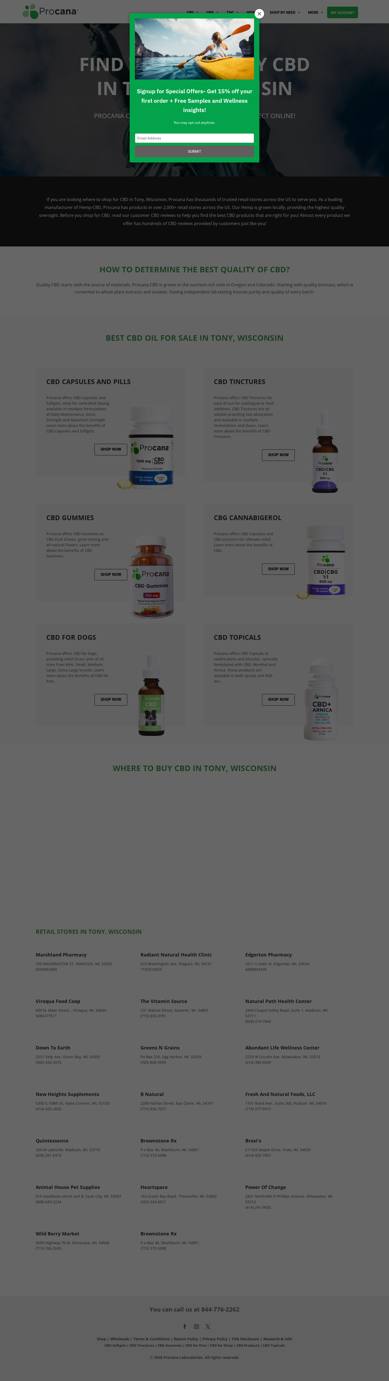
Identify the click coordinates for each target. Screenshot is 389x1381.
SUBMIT (194, 151)
